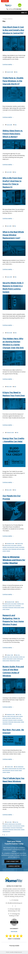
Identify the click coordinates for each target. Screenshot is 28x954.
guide (11, 656)
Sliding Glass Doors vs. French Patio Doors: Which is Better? (13, 133)
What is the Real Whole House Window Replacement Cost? (13, 234)
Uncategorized (20, 766)
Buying (17, 716)
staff (18, 549)
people (9, 549)
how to (13, 605)
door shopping (18, 823)
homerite (17, 547)
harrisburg (5, 547)
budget (5, 656)
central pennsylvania (12, 768)
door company (14, 545)
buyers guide (13, 716)
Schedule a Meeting (14, 866)
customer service (7, 545)
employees (19, 545)
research (15, 658)
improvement (13, 827)
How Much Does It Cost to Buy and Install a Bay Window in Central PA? (13, 30)
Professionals (14, 549)
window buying (20, 658)
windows (8, 550)
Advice (5, 716)
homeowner (10, 720)
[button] (24, 13)
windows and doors (6, 831)
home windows (16, 656)
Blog (16, 71)
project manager (9, 658)
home (17, 718)
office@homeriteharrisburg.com (14, 903)
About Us (19, 543)
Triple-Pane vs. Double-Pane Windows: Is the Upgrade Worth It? (13, 80)
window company (17, 607)
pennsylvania (5, 549)
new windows (21, 547)
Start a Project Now (12, 861)
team (20, 549)
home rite (12, 770)
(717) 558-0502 (17, 9)
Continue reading (8, 64)
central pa (6, 768)
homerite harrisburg (6, 827)
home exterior (9, 825)
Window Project (13, 660)
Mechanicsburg (19, 827)
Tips (19, 655)
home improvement (11, 547)
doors (8, 656)
